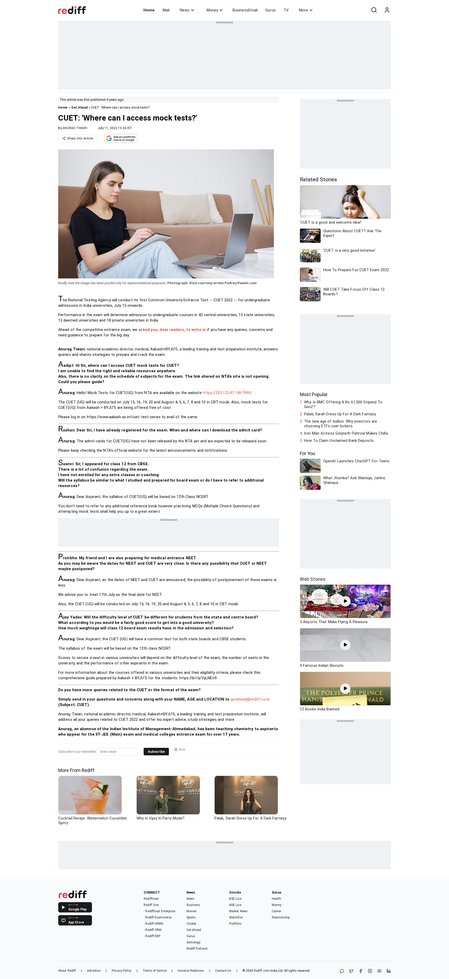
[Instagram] (370, 971)
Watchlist (236, 917)
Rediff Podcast (197, 948)
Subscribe (156, 752)
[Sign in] (387, 10)
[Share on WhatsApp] (342, 971)
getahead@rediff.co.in (250, 699)
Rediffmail (151, 899)
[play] (345, 601)
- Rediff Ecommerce (157, 917)
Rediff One (151, 905)
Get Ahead (79, 107)
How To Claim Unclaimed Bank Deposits (339, 440)
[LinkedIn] (389, 971)
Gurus (270, 10)
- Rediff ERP (152, 936)
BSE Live (235, 899)
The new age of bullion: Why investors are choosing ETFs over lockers (340, 423)
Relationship (281, 917)
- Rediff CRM (152, 930)
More (303, 10)
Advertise (94, 971)
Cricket (191, 923)
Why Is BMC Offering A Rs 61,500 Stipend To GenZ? (343, 404)
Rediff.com (261, 971)
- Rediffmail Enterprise (159, 911)
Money (212, 10)
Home (149, 10)
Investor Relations (191, 971)
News (184, 10)
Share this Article (80, 138)
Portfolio (235, 923)
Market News (238, 911)
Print (182, 749)
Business (193, 905)
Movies (192, 911)
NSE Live (235, 905)
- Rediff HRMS (153, 923)
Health (276, 899)
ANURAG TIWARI (75, 128)
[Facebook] (361, 971)
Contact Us (223, 971)
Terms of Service (155, 971)
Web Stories (313, 579)
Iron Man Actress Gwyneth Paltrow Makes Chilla (346, 433)
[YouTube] (379, 971)
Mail (166, 10)
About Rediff (67, 971)
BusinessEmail (245, 10)
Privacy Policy (121, 971)
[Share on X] (351, 971)
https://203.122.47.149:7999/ (227, 392)
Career (276, 911)
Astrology (194, 942)
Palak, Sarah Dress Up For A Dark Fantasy (340, 414)
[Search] (374, 10)
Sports (191, 917)
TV (286, 10)
